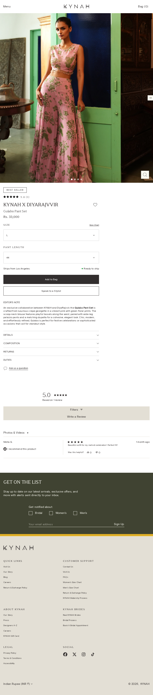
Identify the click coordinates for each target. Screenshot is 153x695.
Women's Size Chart (72, 582)
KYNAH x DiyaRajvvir (30, 204)
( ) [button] (143, 8)
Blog (5, 577)
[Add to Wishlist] (95, 204)
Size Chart (94, 225)
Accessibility (9, 663)
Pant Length (13, 247)
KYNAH (145, 684)
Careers (7, 582)
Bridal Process (69, 620)
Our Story (8, 572)
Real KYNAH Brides (72, 615)
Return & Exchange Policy (15, 587)
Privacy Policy (9, 653)
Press (6, 620)
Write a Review (77, 417)
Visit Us (6, 566)
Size (6, 225)
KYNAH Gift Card (11, 636)
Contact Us (68, 566)
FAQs (65, 577)
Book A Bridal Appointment (75, 625)
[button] (7, 7)
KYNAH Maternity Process (75, 598)
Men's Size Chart (71, 587)
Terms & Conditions (12, 658)
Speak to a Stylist (51, 290)
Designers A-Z (10, 625)
